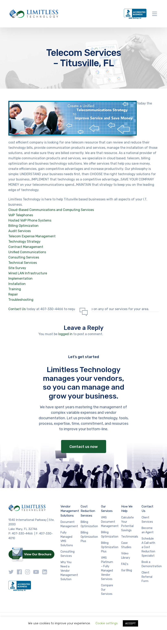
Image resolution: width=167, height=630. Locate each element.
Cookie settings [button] (107, 623)
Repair (13, 294)
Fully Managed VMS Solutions (66, 539)
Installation (17, 284)
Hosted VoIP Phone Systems (29, 220)
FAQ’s (124, 564)
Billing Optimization (23, 226)
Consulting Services (23, 257)
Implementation (20, 278)
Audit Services (19, 231)
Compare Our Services (107, 590)
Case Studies (126, 545)
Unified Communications (27, 252)
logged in (65, 334)
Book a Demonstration (152, 564)
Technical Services (22, 263)
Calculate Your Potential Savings (127, 524)
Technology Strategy (24, 241)
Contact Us (17, 309)
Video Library (125, 555)
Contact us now (83, 446)
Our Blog (126, 570)
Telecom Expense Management (32, 236)
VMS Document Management (110, 522)
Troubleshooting (20, 300)
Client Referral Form (147, 577)
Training (14, 289)
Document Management (69, 524)
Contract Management (25, 247)
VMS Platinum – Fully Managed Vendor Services (107, 568)
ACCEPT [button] (130, 623)
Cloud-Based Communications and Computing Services (51, 210)
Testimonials (129, 536)
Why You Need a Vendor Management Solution (69, 570)
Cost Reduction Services (88, 511)
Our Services (107, 509)
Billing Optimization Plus (89, 537)
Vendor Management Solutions (69, 511)
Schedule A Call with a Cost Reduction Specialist (148, 547)
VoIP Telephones (20, 215)
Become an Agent (148, 530)
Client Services (147, 520)
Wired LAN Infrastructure (27, 273)
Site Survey (17, 268)
